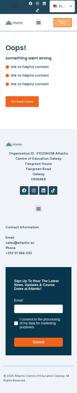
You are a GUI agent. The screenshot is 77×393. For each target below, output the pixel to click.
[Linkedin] (44, 3)
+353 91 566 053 (19, 253)
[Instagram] (37, 3)
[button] (15, 5)
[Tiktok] (37, 10)
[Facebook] (30, 3)
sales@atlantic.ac (20, 243)
